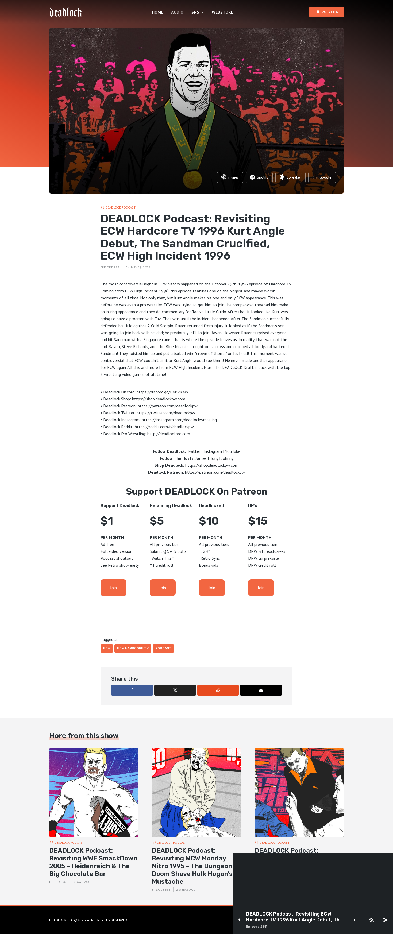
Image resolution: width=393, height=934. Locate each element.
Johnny (227, 458)
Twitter (193, 451)
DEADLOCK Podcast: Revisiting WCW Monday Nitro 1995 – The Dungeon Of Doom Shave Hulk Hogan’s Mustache (196, 866)
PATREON (330, 12)
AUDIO (177, 12)
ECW (106, 648)
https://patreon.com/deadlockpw (215, 472)
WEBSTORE (222, 12)
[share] (385, 920)
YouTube (232, 451)
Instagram (212, 451)
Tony (214, 458)
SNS (195, 12)
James (201, 458)
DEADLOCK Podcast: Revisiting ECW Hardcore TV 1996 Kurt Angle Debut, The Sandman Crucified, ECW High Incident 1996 (294, 917)
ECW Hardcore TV (133, 648)
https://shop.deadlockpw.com (211, 465)
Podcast (163, 648)
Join (113, 587)
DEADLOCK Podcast (121, 207)
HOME (157, 12)
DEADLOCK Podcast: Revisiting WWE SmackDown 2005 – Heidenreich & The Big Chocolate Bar (93, 862)
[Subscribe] (371, 920)
